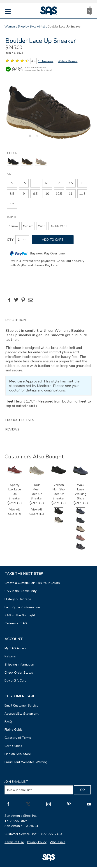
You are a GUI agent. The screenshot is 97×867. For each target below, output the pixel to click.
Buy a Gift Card (15, 680)
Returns (10, 656)
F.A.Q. (8, 722)
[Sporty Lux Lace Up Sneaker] (14, 473)
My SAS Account (17, 648)
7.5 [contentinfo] (70, 183)
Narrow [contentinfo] (13, 226)
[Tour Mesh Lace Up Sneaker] (36, 473)
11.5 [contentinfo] (82, 194)
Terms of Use (14, 842)
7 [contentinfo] (59, 183)
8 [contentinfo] (82, 183)
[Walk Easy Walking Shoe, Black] (80, 549)
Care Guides (13, 746)
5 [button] (58, 138)
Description (15, 320)
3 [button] (43, 138)
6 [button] (65, 138)
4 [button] (51, 138)
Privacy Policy (36, 842)
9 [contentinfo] (24, 194)
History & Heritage (18, 599)
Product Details (19, 420)
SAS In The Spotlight (20, 615)
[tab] (48, 365)
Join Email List (16, 782)
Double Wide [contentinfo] (58, 226)
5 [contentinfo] (12, 183)
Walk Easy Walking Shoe (80, 492)
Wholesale (57, 842)
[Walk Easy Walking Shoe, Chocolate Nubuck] (80, 540)
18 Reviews (45, 61)
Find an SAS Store (18, 754)
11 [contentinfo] (70, 194)
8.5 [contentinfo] (12, 194)
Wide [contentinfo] (41, 226)
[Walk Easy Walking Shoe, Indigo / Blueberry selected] (80, 514)
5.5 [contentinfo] (23, 183)
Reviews (12, 429)
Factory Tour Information (22, 607)
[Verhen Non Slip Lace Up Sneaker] (58, 473)
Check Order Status (19, 672)
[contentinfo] (13, 161)
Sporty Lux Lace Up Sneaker (14, 492)
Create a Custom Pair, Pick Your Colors (32, 583)
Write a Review (67, 61)
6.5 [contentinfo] (47, 183)
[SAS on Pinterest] (69, 804)
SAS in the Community (21, 591)
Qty (10, 240)
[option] (48, 113)
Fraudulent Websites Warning (26, 762)
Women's (11, 27)
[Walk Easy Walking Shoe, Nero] (80, 523)
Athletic (42, 27)
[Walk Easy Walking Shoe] (80, 474)
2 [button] (36, 138)
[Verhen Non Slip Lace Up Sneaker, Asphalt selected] (58, 514)
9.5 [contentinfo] (35, 194)
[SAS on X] (28, 804)
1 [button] (29, 138)
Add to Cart (53, 240)
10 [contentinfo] (47, 194)
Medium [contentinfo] (28, 226)
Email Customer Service (21, 705)
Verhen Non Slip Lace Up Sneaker (59, 492)
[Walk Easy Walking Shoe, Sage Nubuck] (80, 531)
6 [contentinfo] (35, 183)
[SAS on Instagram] (48, 804)
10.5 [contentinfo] (59, 194)
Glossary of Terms (18, 738)
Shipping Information (19, 664)
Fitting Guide (14, 729)
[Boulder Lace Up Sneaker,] (48, 113)
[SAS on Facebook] (8, 804)
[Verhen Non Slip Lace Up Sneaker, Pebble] (58, 523)
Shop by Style (27, 27)
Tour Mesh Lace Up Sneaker (37, 492)
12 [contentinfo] (12, 204)
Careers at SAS (16, 623)
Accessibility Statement (21, 713)
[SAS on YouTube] (89, 804)
